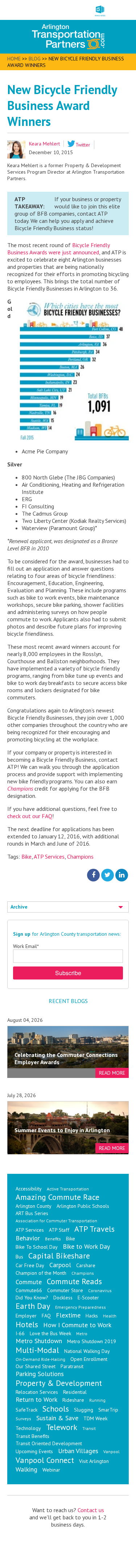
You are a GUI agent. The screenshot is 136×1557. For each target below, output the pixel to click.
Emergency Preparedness (80, 1307)
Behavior (28, 1238)
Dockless (63, 1297)
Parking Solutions (40, 1374)
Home (14, 58)
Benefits (53, 1238)
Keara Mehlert (44, 143)
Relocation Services (37, 1392)
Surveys (23, 1418)
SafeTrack (26, 1409)
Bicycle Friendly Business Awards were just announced (58, 248)
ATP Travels (94, 1229)
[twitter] (107, 875)
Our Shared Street (35, 1366)
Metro (81, 1333)
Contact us (91, 1510)
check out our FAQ (29, 816)
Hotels (27, 1324)
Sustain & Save (57, 1418)
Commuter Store (65, 1290)
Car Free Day (30, 1265)
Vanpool (111, 1451)
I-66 (20, 1333)
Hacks (92, 1315)
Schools (55, 1409)
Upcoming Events (34, 1451)
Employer (26, 1315)
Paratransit (72, 1366)
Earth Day (33, 1306)
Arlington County (33, 1206)
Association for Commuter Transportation (56, 1220)
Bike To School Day (37, 1247)
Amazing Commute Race (57, 1197)
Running (97, 1400)
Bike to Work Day (86, 1246)
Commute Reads (74, 1281)
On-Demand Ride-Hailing (40, 1359)
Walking (26, 1469)
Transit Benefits (32, 1436)
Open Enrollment (88, 1359)
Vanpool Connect (45, 1460)
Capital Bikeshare (59, 1256)
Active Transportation (68, 1189)
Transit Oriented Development (49, 1443)
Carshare (85, 1265)
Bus (19, 1256)
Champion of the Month (41, 1273)
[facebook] (93, 875)
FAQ (46, 1315)
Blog (35, 58)
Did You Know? (32, 1297)
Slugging (83, 1409)
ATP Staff (59, 1230)
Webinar (51, 1470)
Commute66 (29, 1290)
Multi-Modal (37, 1350)
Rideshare (73, 1400)
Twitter (82, 144)
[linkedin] (121, 875)
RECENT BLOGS (68, 1000)
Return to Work (36, 1399)
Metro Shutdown (39, 1341)
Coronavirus (100, 1290)
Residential (75, 1392)
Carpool (60, 1265)
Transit (89, 1428)
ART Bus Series (32, 1213)
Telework (61, 1427)
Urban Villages (78, 1451)
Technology (28, 1428)
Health (109, 1316)
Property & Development (59, 1383)
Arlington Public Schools (83, 1206)
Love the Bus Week (50, 1333)
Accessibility (29, 1188)
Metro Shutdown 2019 (91, 1341)
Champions (20, 788)
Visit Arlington (94, 1461)
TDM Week (95, 1418)
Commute (29, 1282)
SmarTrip (108, 1409)
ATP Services (49, 856)
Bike (26, 856)
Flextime (68, 1315)
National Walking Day (87, 1351)
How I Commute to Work (77, 1325)
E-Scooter (88, 1297)
